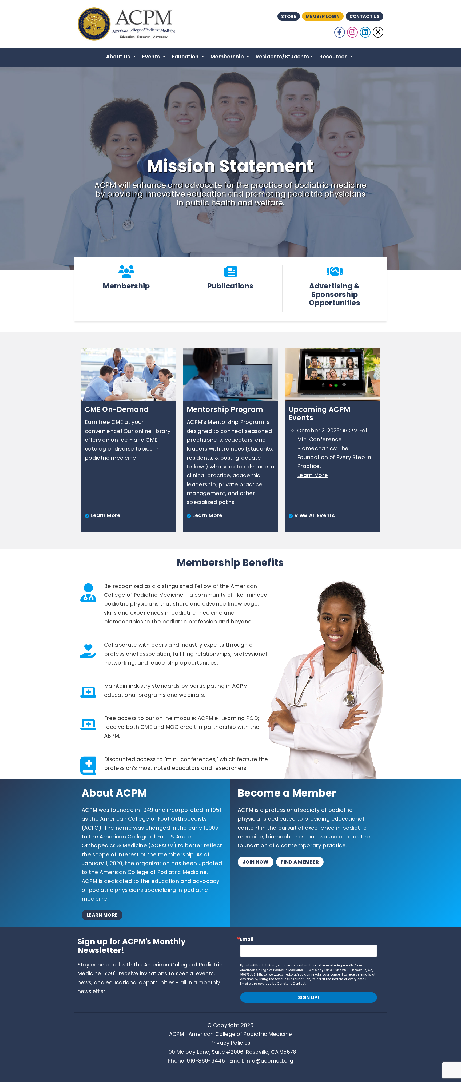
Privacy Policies (230, 1043)
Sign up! (308, 997)
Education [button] (186, 56)
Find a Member (300, 861)
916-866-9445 (206, 1060)
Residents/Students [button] (282, 56)
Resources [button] (334, 56)
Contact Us (364, 16)
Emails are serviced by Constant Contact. (273, 983)
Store (288, 16)
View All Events (314, 515)
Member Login (323, 16)
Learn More (105, 515)
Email (246, 939)
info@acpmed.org (269, 1060)
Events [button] (151, 56)
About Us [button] (119, 56)
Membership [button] (227, 56)
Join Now (256, 861)
